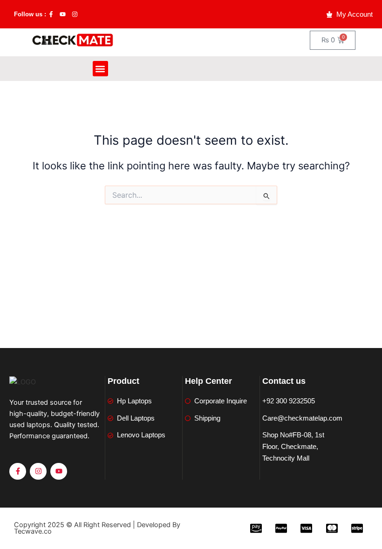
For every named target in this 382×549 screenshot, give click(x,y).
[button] (100, 68)
